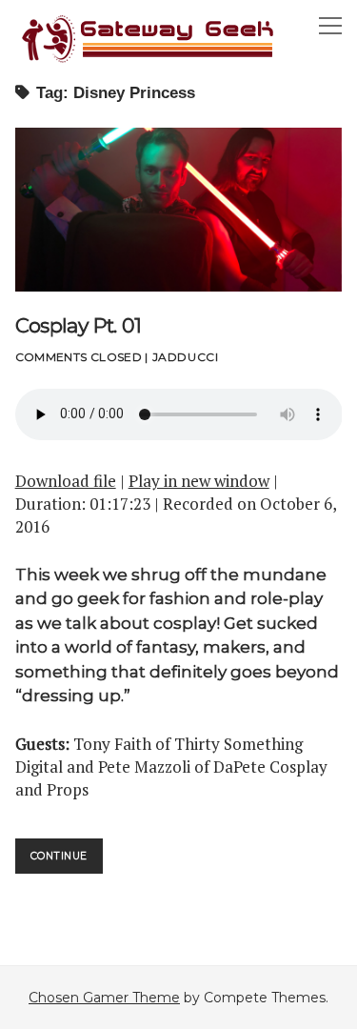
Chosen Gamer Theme (104, 997)
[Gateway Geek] (148, 60)
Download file (65, 481)
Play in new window (199, 481)
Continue (66, 861)
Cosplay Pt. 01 (179, 210)
